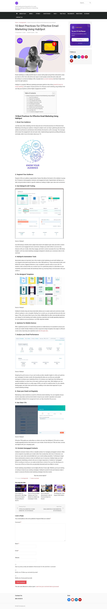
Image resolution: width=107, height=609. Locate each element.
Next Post (52, 508)
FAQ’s (55, 13)
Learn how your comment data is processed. (47, 586)
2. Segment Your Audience (34, 99)
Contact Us (19, 17)
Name (17, 543)
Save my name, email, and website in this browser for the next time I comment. (35, 566)
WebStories (79, 13)
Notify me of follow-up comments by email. (26, 572)
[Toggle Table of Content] (53, 93)
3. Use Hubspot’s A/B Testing (34, 100)
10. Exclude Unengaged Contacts (36, 111)
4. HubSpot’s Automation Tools (35, 102)
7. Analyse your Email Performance (35, 106)
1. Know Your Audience (33, 97)
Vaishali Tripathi (30, 32)
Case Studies (46, 13)
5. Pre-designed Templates (34, 103)
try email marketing (48, 79)
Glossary (86, 13)
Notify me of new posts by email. (23, 578)
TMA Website (70, 13)
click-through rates (43, 330)
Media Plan (23, 13)
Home (16, 22)
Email (17, 550)
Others (38, 13)
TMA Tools (63, 13)
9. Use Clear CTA (31, 110)
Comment (18, 522)
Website (17, 557)
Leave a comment (35, 478)
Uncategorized (22, 22)
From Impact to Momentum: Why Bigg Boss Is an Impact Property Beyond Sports (20, 497)
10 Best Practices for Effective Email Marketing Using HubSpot (40, 95)
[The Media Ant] (17, 13)
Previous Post (27, 508)
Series (30, 13)
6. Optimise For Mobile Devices (35, 105)
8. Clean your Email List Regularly (35, 108)
